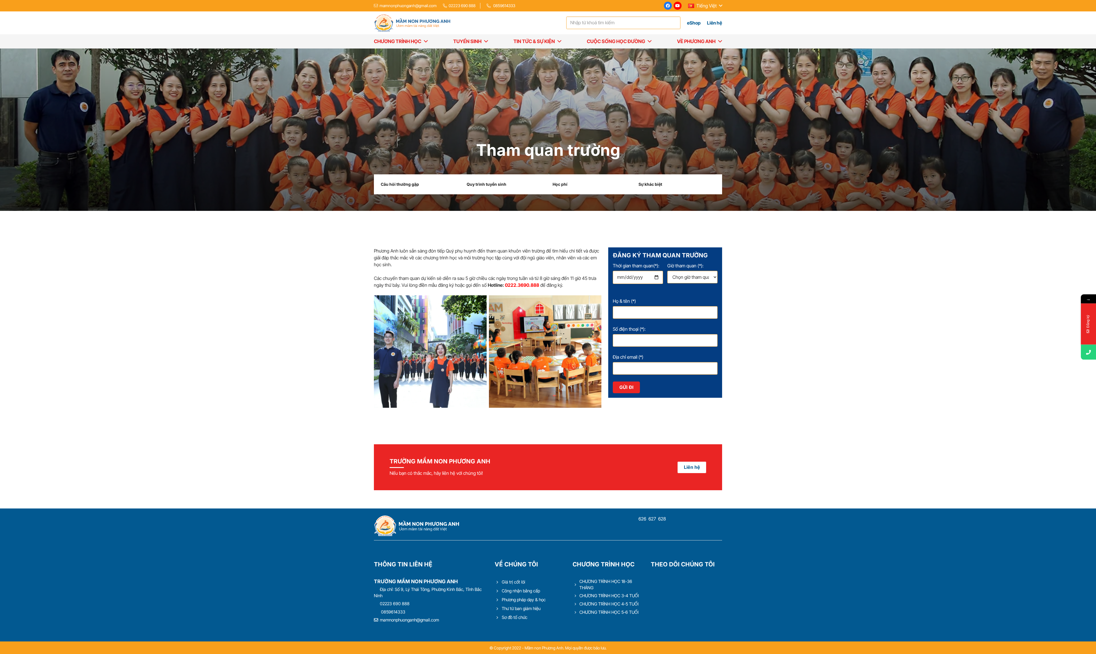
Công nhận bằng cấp (521, 591)
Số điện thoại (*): (629, 329)
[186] (545, 351)
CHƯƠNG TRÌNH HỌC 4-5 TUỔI (608, 604)
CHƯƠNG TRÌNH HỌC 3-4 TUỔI (609, 595)
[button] (705, 5)
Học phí (560, 184)
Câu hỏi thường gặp (400, 184)
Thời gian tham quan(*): (636, 266)
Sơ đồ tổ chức (514, 617)
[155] (430, 351)
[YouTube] (678, 6)
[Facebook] (668, 6)
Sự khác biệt (650, 184)
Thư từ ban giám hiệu (521, 608)
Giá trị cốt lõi (513, 582)
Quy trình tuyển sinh (486, 184)
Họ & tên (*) (624, 301)
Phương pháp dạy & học (524, 599)
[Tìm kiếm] (675, 23)
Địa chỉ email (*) (628, 357)
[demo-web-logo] (412, 23)
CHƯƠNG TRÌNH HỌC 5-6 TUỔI (608, 612)
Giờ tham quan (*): (685, 266)
